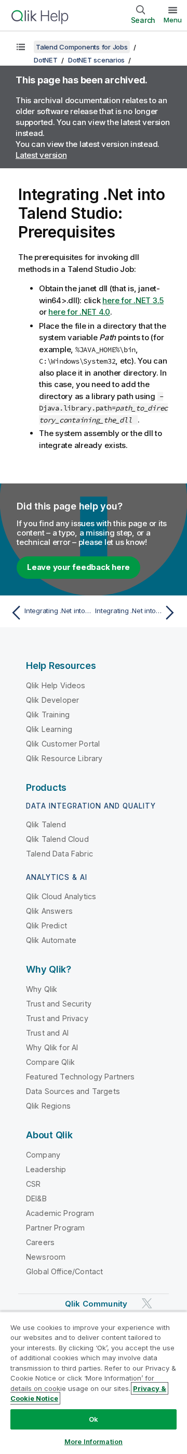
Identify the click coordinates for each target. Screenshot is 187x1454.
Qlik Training (48, 714)
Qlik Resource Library (64, 758)
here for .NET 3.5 (133, 300)
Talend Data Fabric (59, 853)
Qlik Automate (51, 940)
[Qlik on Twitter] (147, 1303)
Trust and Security (58, 1003)
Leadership (46, 1169)
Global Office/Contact (64, 1271)
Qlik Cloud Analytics (61, 896)
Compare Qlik (50, 1062)
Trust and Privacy (57, 1018)
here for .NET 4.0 (79, 312)
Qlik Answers (49, 910)
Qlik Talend (46, 824)
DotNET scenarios (96, 60)
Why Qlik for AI (52, 1047)
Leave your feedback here (78, 567)
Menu (173, 20)
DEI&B (36, 1198)
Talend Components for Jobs (82, 47)
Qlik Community (96, 1304)
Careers (40, 1242)
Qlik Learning (49, 729)
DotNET (46, 60)
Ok (93, 1419)
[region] (93, 1382)
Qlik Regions (48, 1105)
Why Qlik (41, 989)
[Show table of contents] (21, 47)
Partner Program (55, 1227)
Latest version (41, 155)
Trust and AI (47, 1032)
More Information (93, 1441)
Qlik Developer (52, 699)
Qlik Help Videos (56, 685)
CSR (33, 1183)
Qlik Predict (46, 925)
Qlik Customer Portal (63, 743)
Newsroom (45, 1256)
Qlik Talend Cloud (57, 839)
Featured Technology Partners (80, 1076)
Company (43, 1154)
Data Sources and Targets (73, 1091)
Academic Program (60, 1213)
